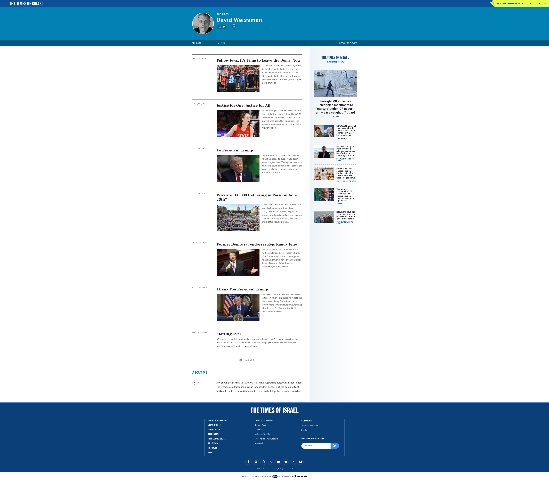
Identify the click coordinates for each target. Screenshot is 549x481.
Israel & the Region (217, 420)
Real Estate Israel (216, 439)
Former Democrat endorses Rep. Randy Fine (257, 244)
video (210, 452)
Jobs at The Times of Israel (266, 439)
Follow (221, 27)
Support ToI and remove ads (534, 3)
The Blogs (223, 14)
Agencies (340, 204)
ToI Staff (335, 116)
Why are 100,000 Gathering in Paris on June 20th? (257, 197)
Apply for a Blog (348, 43)
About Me (221, 43)
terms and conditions (264, 420)
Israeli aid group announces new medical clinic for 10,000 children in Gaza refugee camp (345, 173)
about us (259, 429)
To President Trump (235, 150)
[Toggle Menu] (3, 3)
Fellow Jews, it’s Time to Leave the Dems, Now (259, 60)
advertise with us (262, 434)
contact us (259, 443)
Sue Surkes (340, 181)
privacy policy (261, 425)
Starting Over (229, 333)
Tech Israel (213, 434)
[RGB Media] (276, 476)
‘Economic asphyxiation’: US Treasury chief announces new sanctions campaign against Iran (346, 195)
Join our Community (508, 3)
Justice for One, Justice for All (243, 105)
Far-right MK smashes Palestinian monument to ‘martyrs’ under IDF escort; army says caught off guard (335, 106)
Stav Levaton (341, 138)
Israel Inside (214, 429)
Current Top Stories (335, 62)
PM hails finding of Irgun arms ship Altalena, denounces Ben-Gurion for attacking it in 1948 (345, 151)
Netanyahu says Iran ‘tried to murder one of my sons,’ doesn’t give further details (345, 215)
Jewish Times (214, 425)
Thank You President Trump (242, 289)
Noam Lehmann (342, 159)
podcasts (212, 448)
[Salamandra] (299, 476)
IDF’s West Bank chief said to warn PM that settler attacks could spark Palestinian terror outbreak (346, 130)
